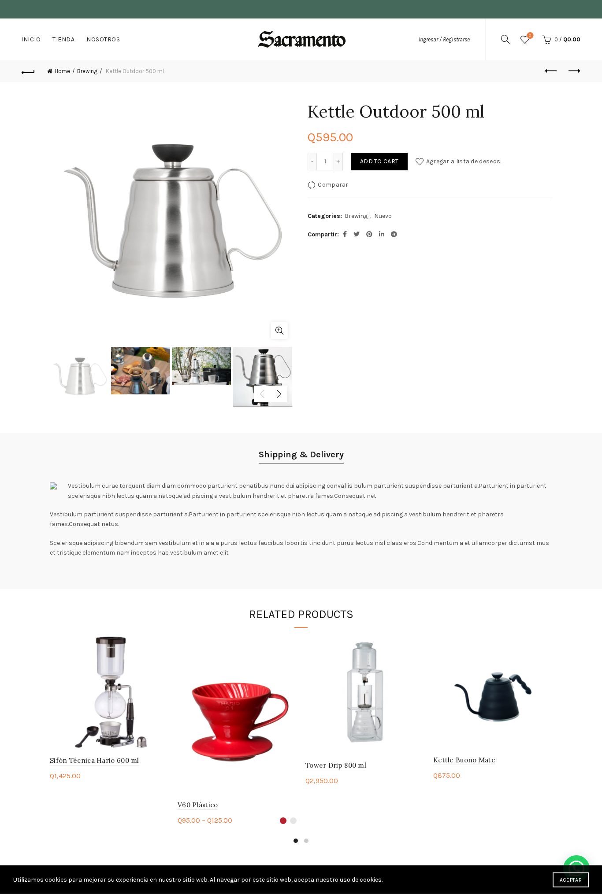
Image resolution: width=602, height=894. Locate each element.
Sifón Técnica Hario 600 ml (94, 760)
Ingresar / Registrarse (444, 39)
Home (62, 71)
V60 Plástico (198, 805)
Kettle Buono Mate (464, 760)
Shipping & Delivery (301, 454)
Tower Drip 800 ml (335, 765)
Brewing (87, 71)
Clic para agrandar (279, 330)
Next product (574, 71)
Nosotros (103, 39)
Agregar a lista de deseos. (463, 161)
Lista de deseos (530, 35)
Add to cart (379, 161)
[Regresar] (28, 71)
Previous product (552, 71)
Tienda (63, 39)
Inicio (31, 39)
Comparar (333, 184)
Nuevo (383, 216)
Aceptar (571, 880)
